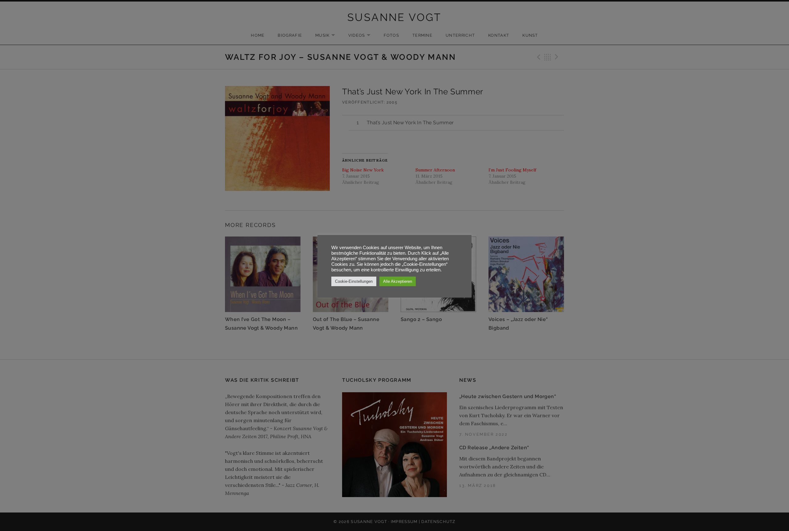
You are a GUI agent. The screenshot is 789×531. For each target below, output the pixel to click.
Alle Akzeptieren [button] (397, 281)
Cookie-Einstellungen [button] (354, 281)
